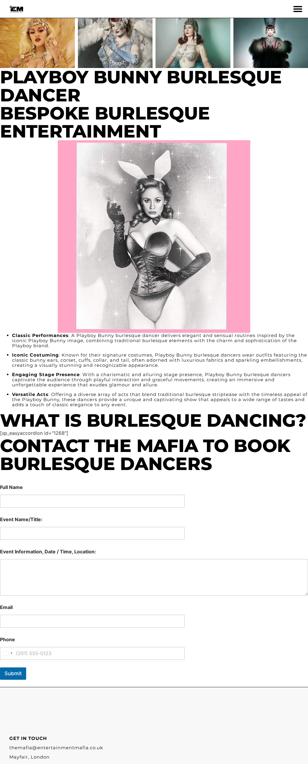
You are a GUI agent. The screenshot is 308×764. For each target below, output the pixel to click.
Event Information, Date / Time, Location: (48, 552)
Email (6, 607)
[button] (298, 9)
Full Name (11, 487)
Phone (7, 639)
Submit (13, 673)
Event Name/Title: (21, 519)
